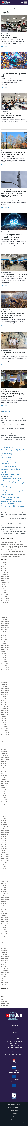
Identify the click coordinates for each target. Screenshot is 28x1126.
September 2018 (5, 739)
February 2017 (4, 777)
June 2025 (3, 586)
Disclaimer (14, 1113)
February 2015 (4, 826)
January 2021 (4, 686)
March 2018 (4, 751)
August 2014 (4, 838)
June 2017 (3, 769)
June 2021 (3, 676)
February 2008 (4, 968)
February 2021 (4, 684)
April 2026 (3, 568)
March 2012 (4, 891)
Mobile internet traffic (7, 483)
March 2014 (4, 848)
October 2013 (4, 858)
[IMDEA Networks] (6, 2)
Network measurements (8, 489)
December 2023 (5, 621)
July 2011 (3, 905)
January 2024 (4, 619)
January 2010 (4, 936)
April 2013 (3, 871)
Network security (6, 493)
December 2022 (5, 645)
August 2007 (4, 974)
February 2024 (4, 617)
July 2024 (3, 607)
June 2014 (3, 842)
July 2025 (3, 584)
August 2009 (4, 942)
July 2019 (3, 718)
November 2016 (5, 783)
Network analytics (20, 483)
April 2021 (3, 680)
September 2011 (5, 903)
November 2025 (5, 578)
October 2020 (4, 692)
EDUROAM (15, 1030)
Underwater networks (6, 501)
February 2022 (4, 663)
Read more (5, 46)
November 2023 (5, 623)
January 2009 (4, 954)
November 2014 (5, 832)
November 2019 (5, 712)
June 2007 (3, 978)
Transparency (15, 1045)
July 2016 (3, 791)
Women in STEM (21, 506)
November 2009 (5, 938)
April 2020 (3, 702)
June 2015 (3, 818)
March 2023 (4, 639)
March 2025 (4, 592)
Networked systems (8, 487)
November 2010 (5, 919)
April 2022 (3, 659)
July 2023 (3, 631)
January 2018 (4, 755)
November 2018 (5, 735)
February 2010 (4, 934)
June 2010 (3, 929)
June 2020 (3, 698)
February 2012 (4, 893)
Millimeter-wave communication (11, 478)
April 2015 (3, 822)
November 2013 (5, 856)
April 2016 (3, 797)
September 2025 (5, 582)
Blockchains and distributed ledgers (10, 452)
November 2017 (5, 759)
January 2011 (4, 915)
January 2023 (4, 643)
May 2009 (3, 946)
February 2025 (4, 594)
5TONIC (7, 448)
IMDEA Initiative (7, 464)
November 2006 (5, 982)
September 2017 (5, 763)
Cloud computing (6, 454)
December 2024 (5, 598)
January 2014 (4, 852)
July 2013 (3, 864)
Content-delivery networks (8, 456)
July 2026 (3, 562)
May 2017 (3, 771)
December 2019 (5, 710)
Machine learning (6, 476)
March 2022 (4, 661)
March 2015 (4, 824)
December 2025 (5, 576)
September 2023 (5, 627)
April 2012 (3, 889)
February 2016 (4, 802)
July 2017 (3, 767)
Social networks (6, 499)
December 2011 (5, 897)
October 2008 (4, 958)
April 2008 (3, 966)
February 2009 (4, 952)
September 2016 (5, 787)
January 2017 (4, 779)
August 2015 (4, 814)
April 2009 (3, 948)
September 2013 (5, 860)
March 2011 (4, 913)
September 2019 (5, 716)
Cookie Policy (14, 1119)
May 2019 (3, 722)
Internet (4, 472)
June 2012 (3, 887)
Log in (2, 999)
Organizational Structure (14, 1041)
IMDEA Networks (9, 466)
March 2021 (4, 682)
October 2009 (4, 940)
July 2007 (3, 976)
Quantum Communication (13, 497)
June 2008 (3, 962)
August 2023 (4, 629)
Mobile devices (20, 481)
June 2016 (3, 793)
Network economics (6, 484)
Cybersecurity (20, 455)
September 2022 (5, 651)
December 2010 (5, 917)
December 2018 (5, 732)
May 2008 (3, 964)
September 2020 (5, 694)
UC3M (15, 499)
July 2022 (3, 653)
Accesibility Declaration (14, 1107)
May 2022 (3, 657)
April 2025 (3, 590)
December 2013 (5, 854)
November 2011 (5, 899)
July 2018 (3, 743)
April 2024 (3, 613)
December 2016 (5, 781)
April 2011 (3, 911)
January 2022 (4, 665)
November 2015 (5, 808)
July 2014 (3, 840)
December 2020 (5, 688)
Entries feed (4, 1001)
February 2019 (4, 728)
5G (2, 447)
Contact (15, 1026)
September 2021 (5, 674)
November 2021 (5, 670)
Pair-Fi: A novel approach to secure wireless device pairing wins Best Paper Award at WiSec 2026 (13, 420)
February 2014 (4, 850)
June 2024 (3, 609)
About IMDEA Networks (15, 1040)
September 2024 (5, 605)
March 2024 (4, 615)
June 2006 (3, 984)
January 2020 (4, 708)
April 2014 (3, 846)
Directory (15, 1028)
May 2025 (3, 588)
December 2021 (5, 668)
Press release (4, 993)
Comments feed (5, 1003)
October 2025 (4, 580)
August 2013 (4, 862)
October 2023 (4, 625)
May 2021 (3, 678)
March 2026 (4, 570)
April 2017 (3, 773)
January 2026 (4, 574)
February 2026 (4, 572)
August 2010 (4, 925)
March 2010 (4, 931)
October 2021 (4, 672)
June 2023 (3, 633)
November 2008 (5, 956)
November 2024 (5, 601)
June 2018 (3, 745)
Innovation (15, 469)
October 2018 (4, 737)
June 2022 (3, 655)
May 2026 (3, 566)
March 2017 (4, 775)
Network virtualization (8, 495)
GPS (18, 462)
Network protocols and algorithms (13, 491)
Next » (9, 412)
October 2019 (4, 714)
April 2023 (3, 637)
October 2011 (4, 901)
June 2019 (3, 720)
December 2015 (5, 806)
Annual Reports (14, 1043)
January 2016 (4, 804)
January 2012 (4, 895)
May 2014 (3, 844)
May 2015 (3, 820)
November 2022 (5, 647)
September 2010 (5, 923)
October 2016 (4, 785)
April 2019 (3, 724)
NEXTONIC (18, 495)
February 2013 (4, 875)
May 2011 (3, 909)
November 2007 (5, 972)
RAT (14, 1116)
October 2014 (4, 834)
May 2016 (3, 795)
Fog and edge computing (8, 462)
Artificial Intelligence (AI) (9, 450)
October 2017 (4, 761)
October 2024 (4, 603)
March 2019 (4, 726)
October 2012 (4, 879)
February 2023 (4, 641)
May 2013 (3, 869)
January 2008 (4, 970)
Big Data (22, 450)
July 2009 (3, 944)
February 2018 (4, 753)
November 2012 (5, 877)
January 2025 (4, 596)
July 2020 (3, 696)
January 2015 (4, 828)
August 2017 (4, 765)
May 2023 (3, 635)
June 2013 (3, 867)
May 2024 (3, 611)
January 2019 (4, 730)
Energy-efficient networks (9, 460)
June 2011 (3, 907)
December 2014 (5, 830)
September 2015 (5, 812)
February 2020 (4, 706)
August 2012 (4, 883)
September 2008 (5, 960)
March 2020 (4, 704)
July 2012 (3, 885)
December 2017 (5, 757)
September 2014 (5, 836)
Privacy (3, 497)
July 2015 (3, 816)
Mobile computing (7, 481)
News (2, 991)
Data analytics (6, 458)
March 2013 (4, 873)
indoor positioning (5, 469)
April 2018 (3, 749)
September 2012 (5, 881)
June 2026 (3, 564)
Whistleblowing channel (15, 1047)
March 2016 (4, 800)
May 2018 (3, 747)
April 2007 (3, 980)
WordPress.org (5, 1005)
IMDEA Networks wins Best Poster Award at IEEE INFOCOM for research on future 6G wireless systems (13, 439)
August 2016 (4, 789)
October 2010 (4, 921)
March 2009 (4, 950)
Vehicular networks (17, 501)
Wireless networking (9, 506)
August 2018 (4, 741)
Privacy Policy (14, 1110)
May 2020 (3, 700)
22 (6, 412)
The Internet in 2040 (11, 542)
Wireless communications (11, 503)
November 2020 (5, 690)
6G (12, 447)
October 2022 (4, 649)
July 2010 (3, 927)
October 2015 (4, 810)
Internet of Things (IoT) (10, 474)
